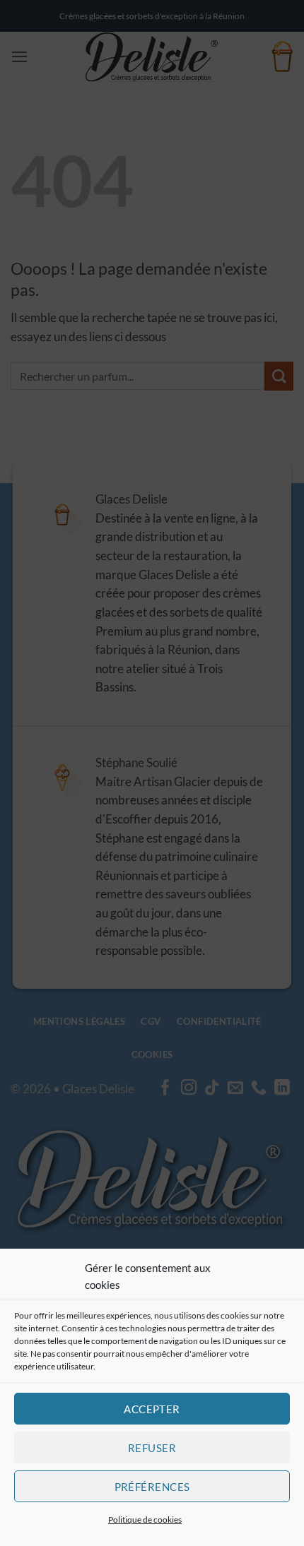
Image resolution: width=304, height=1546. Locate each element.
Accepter (152, 1409)
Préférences (152, 1486)
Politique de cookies (145, 1519)
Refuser (152, 1447)
